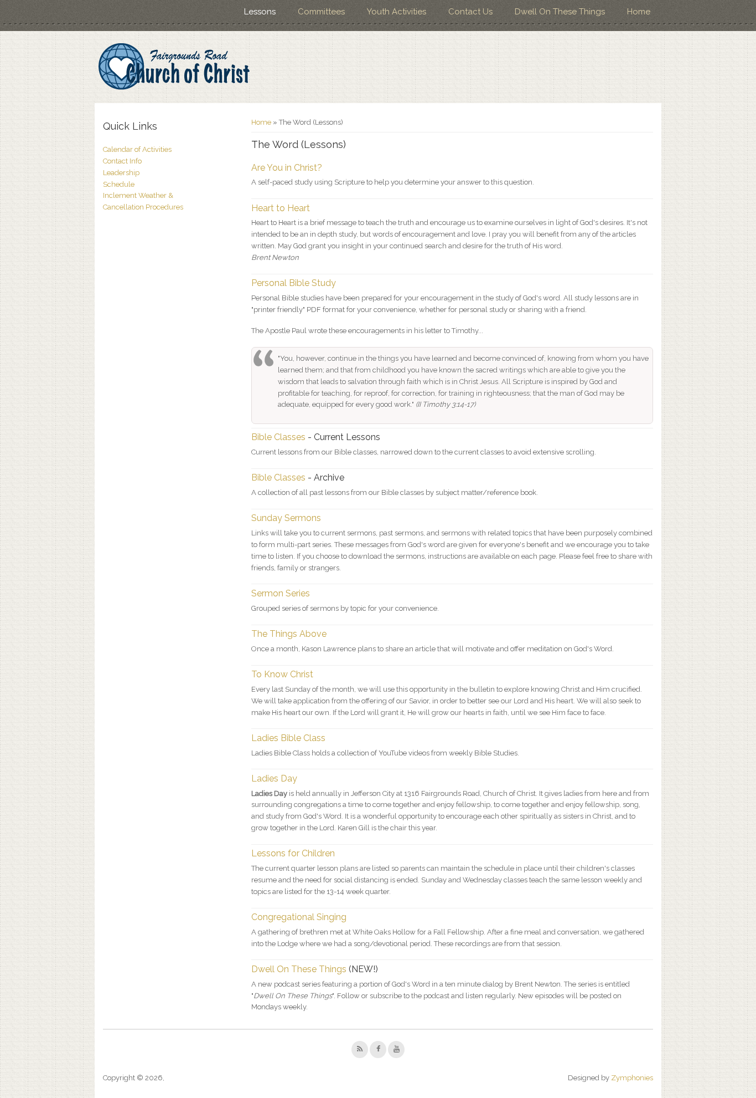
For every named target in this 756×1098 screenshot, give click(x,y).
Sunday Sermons (286, 518)
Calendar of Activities (137, 149)
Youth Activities (396, 12)
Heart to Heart (280, 208)
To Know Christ (282, 674)
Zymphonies (632, 1078)
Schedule (118, 184)
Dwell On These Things (560, 12)
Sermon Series (280, 593)
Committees (321, 12)
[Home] (173, 67)
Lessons (260, 12)
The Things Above (289, 634)
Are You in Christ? (286, 167)
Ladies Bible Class (288, 738)
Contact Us (470, 12)
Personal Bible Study (293, 283)
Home (638, 12)
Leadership (121, 172)
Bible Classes (278, 437)
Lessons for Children (293, 853)
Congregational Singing (298, 917)
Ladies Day (274, 778)
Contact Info (122, 161)
